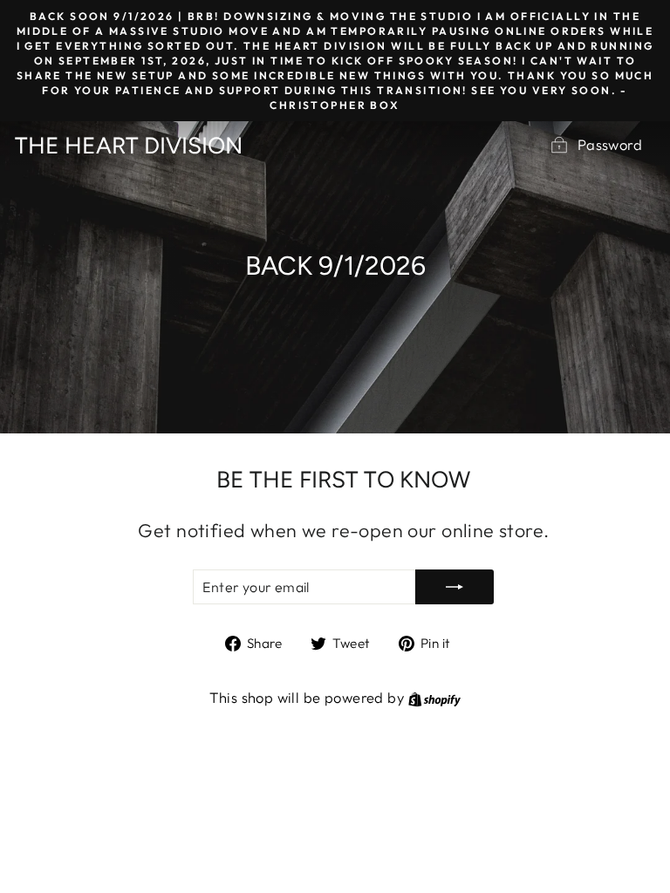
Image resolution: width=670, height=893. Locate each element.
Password (610, 144)
